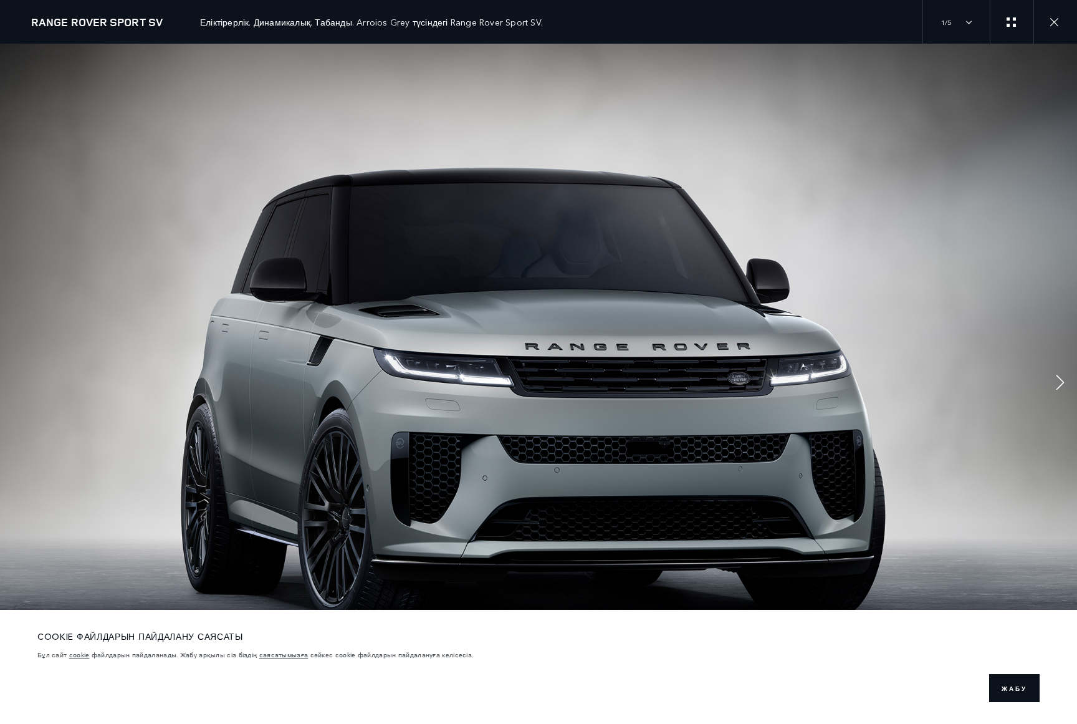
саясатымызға (284, 654)
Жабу (1014, 688)
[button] (1060, 384)
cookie (79, 654)
